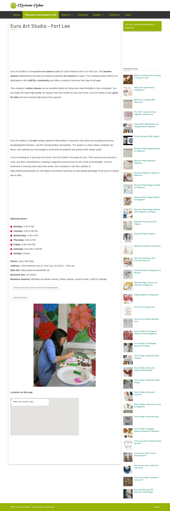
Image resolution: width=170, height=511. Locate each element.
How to (65, 15)
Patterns (114, 15)
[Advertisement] (64, 51)
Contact (156, 507)
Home (16, 15)
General (83, 15)
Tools (127, 15)
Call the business (20, 297)
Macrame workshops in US (40, 15)
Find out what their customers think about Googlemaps (35, 287)
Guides (97, 15)
